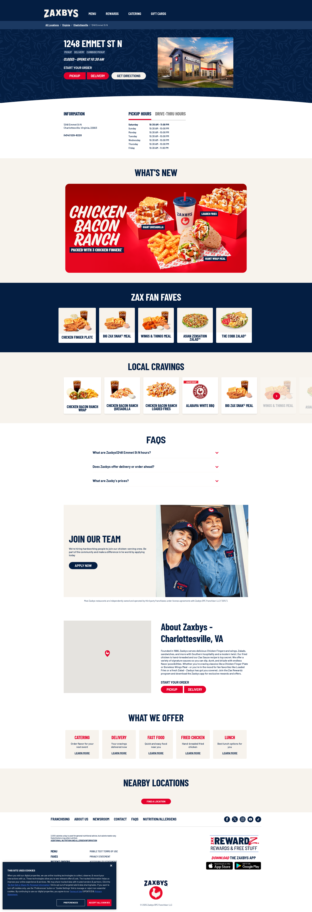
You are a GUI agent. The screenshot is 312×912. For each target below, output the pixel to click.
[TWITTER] (235, 819)
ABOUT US (81, 819)
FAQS (134, 819)
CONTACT (120, 819)
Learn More (82, 753)
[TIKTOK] (258, 819)
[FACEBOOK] (227, 819)
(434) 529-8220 (73, 135)
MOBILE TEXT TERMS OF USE (104, 851)
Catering (134, 14)
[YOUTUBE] (250, 819)
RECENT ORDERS (60, 861)
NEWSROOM (101, 819)
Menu (92, 14)
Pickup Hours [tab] (140, 113)
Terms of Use (76, 891)
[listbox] (156, 326)
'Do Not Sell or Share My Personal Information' (28, 885)
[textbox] (204, 662)
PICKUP (74, 76)
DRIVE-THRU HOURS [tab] (170, 113)
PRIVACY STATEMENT (100, 856)
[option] (78, 325)
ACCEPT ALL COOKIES (99, 902)
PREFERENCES (71, 902)
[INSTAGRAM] (243, 819)
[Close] (111, 865)
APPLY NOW (83, 566)
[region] (59, 885)
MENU (54, 851)
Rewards (112, 14)
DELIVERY (98, 76)
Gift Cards (158, 14)
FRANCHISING (60, 819)
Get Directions (128, 76)
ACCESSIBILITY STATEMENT (103, 861)
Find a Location (156, 801)
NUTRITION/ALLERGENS (159, 819)
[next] (276, 396)
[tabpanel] (159, 136)
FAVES (54, 856)
